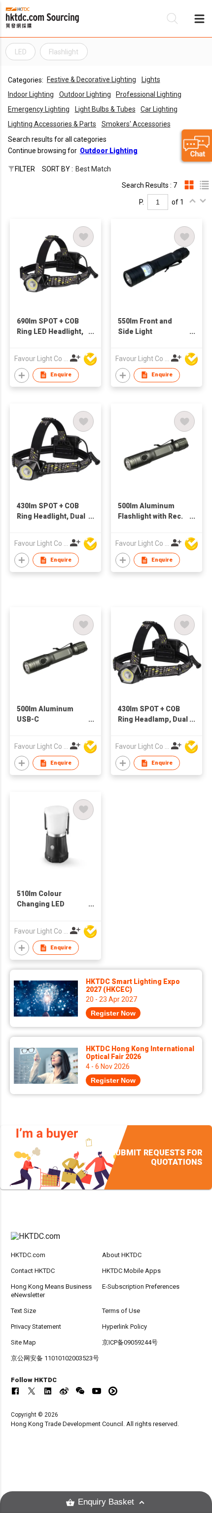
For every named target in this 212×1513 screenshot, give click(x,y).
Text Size (23, 1310)
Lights (150, 79)
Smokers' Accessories (136, 124)
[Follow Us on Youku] (112, 1391)
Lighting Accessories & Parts (52, 124)
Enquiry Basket (106, 1502)
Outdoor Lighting (85, 94)
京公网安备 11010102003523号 (55, 1358)
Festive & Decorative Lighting (91, 79)
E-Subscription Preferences (140, 1286)
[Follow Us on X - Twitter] (31, 1391)
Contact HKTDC (33, 1270)
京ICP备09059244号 (130, 1342)
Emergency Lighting (39, 109)
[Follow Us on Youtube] (96, 1391)
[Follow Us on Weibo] (64, 1391)
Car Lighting (159, 109)
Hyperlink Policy (124, 1326)
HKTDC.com (28, 1255)
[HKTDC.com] (106, 1241)
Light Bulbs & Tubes (105, 109)
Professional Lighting (148, 94)
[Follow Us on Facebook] (15, 1391)
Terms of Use (121, 1310)
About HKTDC (121, 1255)
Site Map (23, 1342)
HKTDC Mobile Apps (131, 1270)
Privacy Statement (36, 1326)
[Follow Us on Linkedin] (47, 1391)
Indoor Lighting (31, 94)
